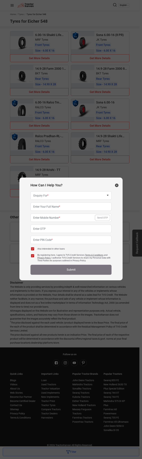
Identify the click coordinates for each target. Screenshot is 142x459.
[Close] (117, 186)
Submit (71, 270)
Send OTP (102, 218)
